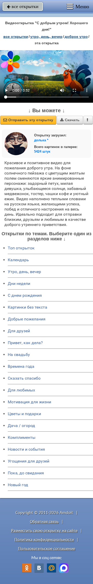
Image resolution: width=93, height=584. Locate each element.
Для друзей (19, 330)
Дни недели (19, 283)
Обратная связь (44, 522)
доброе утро (76, 36)
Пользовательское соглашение (46, 549)
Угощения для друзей (28, 461)
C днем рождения (25, 295)
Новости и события (26, 449)
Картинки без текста (27, 307)
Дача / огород (21, 425)
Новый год (18, 484)
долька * (41, 140)
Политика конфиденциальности (44, 540)
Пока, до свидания (26, 472)
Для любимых (21, 390)
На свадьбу (19, 354)
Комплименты (21, 437)
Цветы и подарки (24, 413)
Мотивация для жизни (29, 401)
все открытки (22, 6)
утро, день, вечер (46, 36)
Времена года (21, 366)
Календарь (18, 259)
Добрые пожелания (26, 319)
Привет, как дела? (25, 342)
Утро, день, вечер (24, 271)
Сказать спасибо (24, 378)
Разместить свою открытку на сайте (44, 531)
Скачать (70, 120)
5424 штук (42, 151)
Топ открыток (21, 248)
